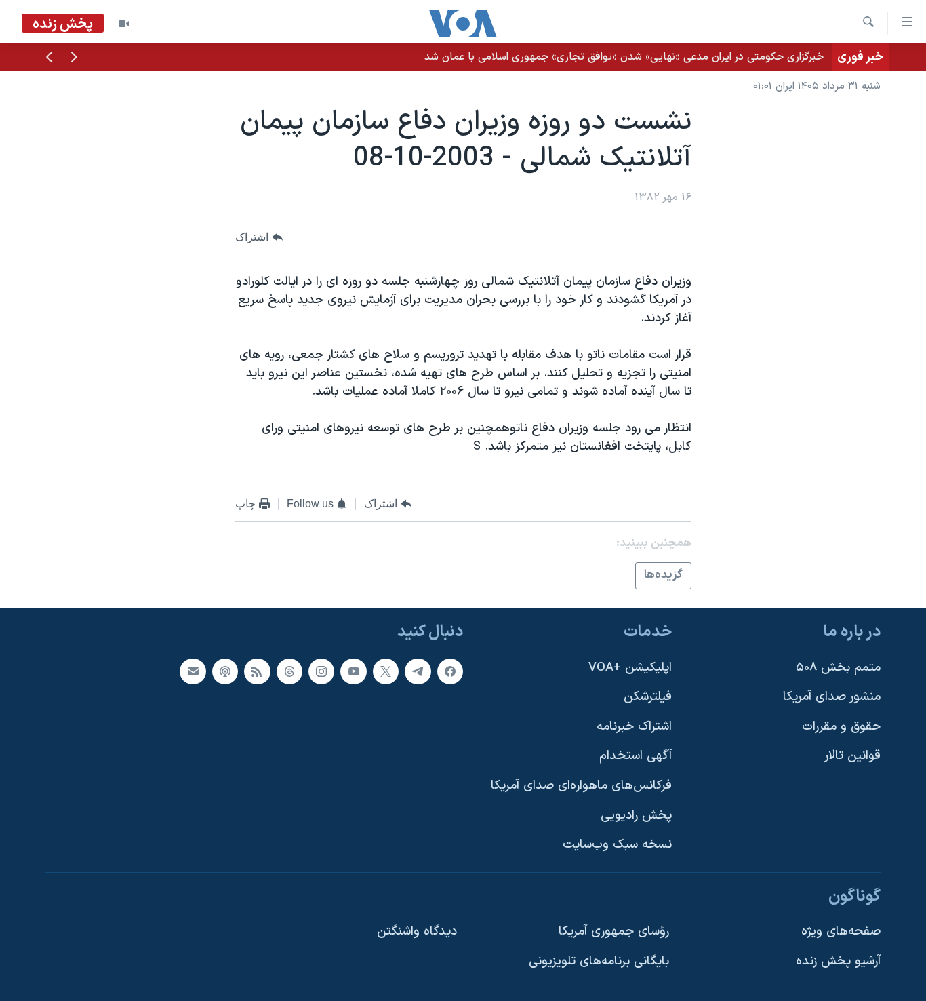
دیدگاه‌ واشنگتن (417, 931)
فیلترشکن (648, 697)
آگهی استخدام (635, 756)
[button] (74, 58)
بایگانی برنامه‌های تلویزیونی (599, 961)
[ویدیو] (124, 24)
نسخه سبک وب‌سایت (617, 845)
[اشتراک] (192, 671)
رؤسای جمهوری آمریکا (614, 931)
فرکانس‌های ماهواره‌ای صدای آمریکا (581, 786)
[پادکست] (225, 671)
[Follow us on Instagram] (321, 671)
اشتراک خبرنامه (634, 727)
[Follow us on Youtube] (353, 671)
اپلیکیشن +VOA (630, 668)
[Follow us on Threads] (289, 671)
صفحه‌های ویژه (841, 931)
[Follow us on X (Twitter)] (386, 671)
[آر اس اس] (257, 671)
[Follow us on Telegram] (417, 671)
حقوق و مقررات (841, 727)
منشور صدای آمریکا (832, 697)
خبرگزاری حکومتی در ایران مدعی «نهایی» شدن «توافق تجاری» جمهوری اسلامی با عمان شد (624, 57)
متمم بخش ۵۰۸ (838, 668)
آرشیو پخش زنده (838, 961)
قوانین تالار (852, 756)
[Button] (259, 237)
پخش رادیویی (636, 815)
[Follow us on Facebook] (450, 671)
